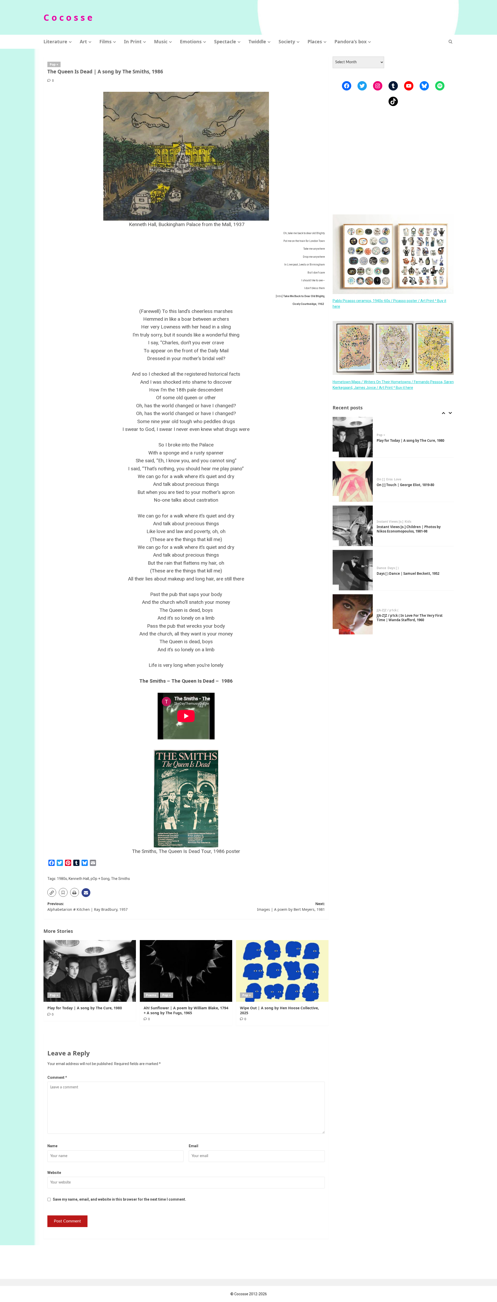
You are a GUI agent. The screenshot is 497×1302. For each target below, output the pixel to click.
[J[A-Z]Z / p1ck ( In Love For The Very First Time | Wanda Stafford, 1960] (353, 614)
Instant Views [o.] (390, 522)
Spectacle (225, 41)
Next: (291, 906)
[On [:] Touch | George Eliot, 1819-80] (353, 481)
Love (397, 479)
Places (315, 41)
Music (160, 41)
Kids (408, 522)
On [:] (381, 479)
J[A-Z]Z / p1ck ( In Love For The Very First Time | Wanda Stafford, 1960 (410, 617)
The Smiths (120, 879)
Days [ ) (393, 568)
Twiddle (257, 41)
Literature (55, 41)
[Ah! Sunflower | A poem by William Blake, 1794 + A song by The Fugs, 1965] (186, 971)
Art (83, 41)
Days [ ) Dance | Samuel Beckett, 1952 (408, 573)
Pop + (54, 64)
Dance (381, 568)
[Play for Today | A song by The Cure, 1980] (89, 971)
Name (52, 1146)
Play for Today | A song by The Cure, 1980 (84, 1007)
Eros (389, 479)
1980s (62, 879)
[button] (450, 41)
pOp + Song (100, 879)
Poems (151, 995)
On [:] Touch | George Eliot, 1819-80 (405, 484)
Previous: (87, 906)
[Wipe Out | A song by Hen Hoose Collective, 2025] (282, 971)
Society (287, 41)
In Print (133, 41)
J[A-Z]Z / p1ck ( (387, 610)
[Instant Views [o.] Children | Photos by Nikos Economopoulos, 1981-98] (353, 526)
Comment (57, 1077)
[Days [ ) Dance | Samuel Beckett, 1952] (353, 570)
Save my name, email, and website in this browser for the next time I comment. (119, 1199)
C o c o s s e (67, 17)
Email (193, 1146)
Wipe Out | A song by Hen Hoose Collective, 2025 (279, 1010)
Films (105, 41)
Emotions (191, 41)
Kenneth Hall (79, 879)
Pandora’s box (350, 41)
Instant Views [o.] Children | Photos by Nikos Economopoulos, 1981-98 (409, 529)
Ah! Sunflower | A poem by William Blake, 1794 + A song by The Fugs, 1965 (186, 1010)
